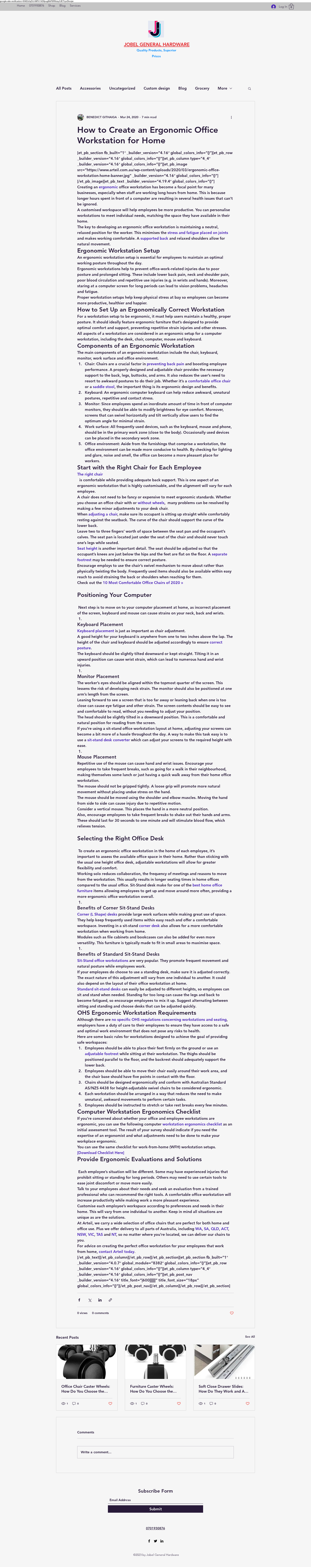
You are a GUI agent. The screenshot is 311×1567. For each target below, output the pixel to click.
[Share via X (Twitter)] (90, 1300)
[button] (291, 6)
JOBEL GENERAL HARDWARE (157, 44)
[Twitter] (155, 1541)
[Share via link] (110, 1300)
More (222, 88)
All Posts (64, 88)
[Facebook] (149, 1541)
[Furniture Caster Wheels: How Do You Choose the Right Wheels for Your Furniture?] (155, 1362)
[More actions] (231, 117)
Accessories (90, 88)
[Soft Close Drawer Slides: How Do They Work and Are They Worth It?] (224, 1362)
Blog (182, 88)
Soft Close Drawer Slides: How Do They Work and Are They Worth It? (223, 1389)
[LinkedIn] (162, 1541)
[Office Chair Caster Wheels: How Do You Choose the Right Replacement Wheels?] (86, 1362)
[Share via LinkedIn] (100, 1300)
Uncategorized (122, 88)
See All (250, 1337)
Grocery (202, 88)
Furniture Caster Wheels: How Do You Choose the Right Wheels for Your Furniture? (152, 1389)
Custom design (157, 88)
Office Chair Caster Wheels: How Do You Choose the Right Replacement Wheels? (86, 1389)
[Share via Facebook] (79, 1300)
